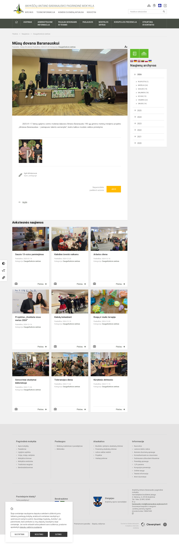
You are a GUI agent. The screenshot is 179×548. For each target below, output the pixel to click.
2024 (139, 117)
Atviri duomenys (140, 477)
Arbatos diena (100, 254)
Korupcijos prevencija (142, 467)
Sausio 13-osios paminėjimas (29, 254)
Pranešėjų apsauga (141, 461)
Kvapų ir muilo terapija (105, 317)
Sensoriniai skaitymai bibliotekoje (25, 381)
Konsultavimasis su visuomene (145, 455)
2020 (139, 143)
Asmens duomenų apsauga (71, 12)
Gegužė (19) (142, 89)
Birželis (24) (143, 85)
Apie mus (29, 12)
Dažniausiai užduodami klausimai (146, 458)
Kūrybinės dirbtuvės (103, 380)
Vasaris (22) (143, 100)
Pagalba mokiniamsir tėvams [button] (67, 23)
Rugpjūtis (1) (143, 82)
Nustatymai (19, 534)
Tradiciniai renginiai (25, 464)
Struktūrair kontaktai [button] (148, 23)
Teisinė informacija (45, 12)
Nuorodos (138, 446)
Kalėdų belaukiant (63, 317)
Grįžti (24, 202)
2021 (139, 137)
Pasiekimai (22, 449)
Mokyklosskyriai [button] (103, 23)
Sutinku (58, 534)
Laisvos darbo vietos (142, 449)
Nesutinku (39, 534)
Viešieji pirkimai (101, 458)
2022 (139, 130)
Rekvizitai (91, 12)
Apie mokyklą (23, 446)
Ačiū (114, 189)
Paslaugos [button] (88, 22)
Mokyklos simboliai (25, 461)
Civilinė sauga (139, 471)
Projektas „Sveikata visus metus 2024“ (28, 318)
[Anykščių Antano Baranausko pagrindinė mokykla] (18, 9)
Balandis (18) (143, 93)
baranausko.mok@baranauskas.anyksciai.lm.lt (149, 504)
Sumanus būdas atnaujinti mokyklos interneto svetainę (130, 526)
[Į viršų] (165, 524)
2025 (139, 110)
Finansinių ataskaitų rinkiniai (105, 449)
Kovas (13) (142, 96)
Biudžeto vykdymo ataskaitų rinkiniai (109, 446)
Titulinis (15, 34)
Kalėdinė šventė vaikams (66, 254)
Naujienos (26, 34)
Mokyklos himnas (24, 458)
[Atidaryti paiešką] (164, 11)
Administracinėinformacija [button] (45, 23)
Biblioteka (60, 449)
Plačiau (41, 284)
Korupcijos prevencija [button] (125, 22)
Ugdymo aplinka (24, 452)
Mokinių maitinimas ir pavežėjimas (70, 446)
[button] (149, 5)
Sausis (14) (142, 104)
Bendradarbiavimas (25, 467)
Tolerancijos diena (63, 380)
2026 (139, 74)
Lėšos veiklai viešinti (103, 452)
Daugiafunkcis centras (41, 34)
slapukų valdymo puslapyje (31, 527)
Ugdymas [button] (27, 22)
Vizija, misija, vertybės (26, 455)
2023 (139, 124)
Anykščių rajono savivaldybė (115, 502)
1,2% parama (139, 464)
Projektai (98, 455)
